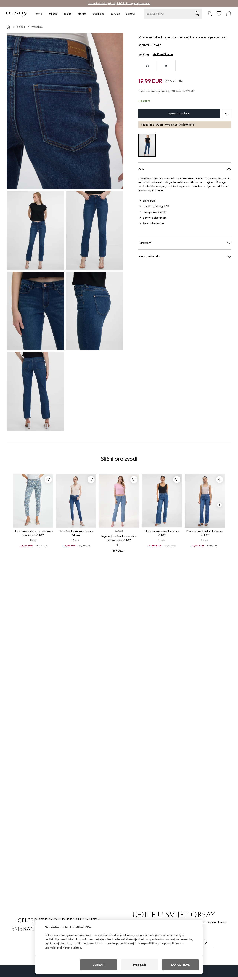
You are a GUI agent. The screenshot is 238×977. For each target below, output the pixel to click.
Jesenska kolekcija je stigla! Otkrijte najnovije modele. (119, 3)
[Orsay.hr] (16, 14)
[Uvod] (8, 27)
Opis (141, 169)
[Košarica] (228, 13)
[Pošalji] (205, 942)
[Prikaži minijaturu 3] (35, 311)
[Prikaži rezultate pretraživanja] (197, 13)
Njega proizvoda (149, 256)
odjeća (21, 26)
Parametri (144, 243)
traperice (37, 26)
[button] (226, 113)
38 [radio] (166, 65)
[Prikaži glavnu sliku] (65, 111)
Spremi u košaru (179, 113)
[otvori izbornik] (43, 14)
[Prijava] (209, 13)
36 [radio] (147, 65)
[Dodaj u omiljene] (48, 479)
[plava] (147, 145)
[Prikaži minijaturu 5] (35, 391)
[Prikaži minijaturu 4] (94, 311)
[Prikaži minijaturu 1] (35, 230)
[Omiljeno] (219, 13)
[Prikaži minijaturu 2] (94, 230)
